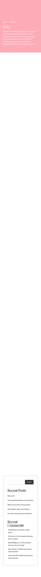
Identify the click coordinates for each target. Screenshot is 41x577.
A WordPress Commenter (16, 530)
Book (12, 418)
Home (5, 22)
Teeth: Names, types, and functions (18, 509)
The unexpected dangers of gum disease (20, 500)
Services (13, 22)
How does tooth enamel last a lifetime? (19, 513)
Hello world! (11, 496)
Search (29, 482)
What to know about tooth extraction (18, 505)
